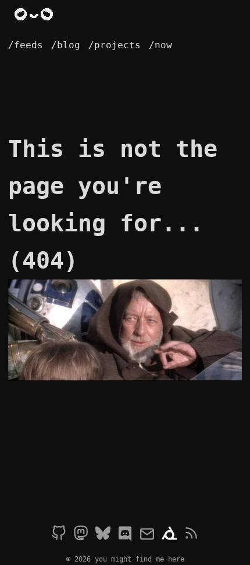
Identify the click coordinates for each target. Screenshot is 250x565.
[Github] (58, 534)
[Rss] (191, 534)
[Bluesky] (102, 534)
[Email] (147, 534)
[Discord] (125, 534)
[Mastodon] (80, 534)
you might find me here (139, 559)
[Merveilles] (169, 534)
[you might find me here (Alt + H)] (36, 15)
